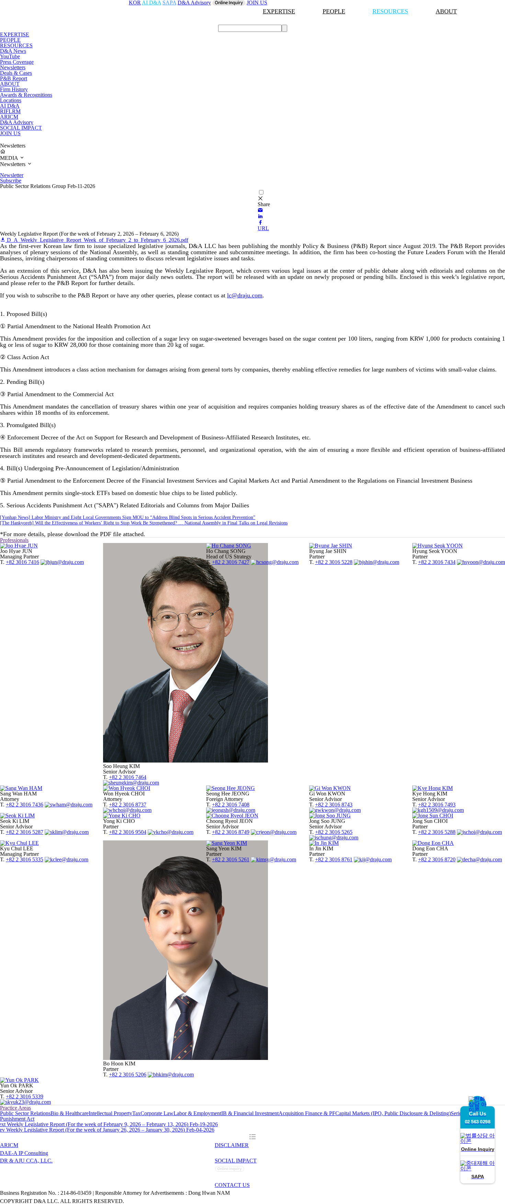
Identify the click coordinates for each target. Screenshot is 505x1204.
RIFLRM (10, 111)
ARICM (9, 117)
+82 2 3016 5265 (333, 832)
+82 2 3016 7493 (437, 804)
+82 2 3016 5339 (24, 1096)
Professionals (14, 540)
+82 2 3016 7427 (230, 562)
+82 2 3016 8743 (333, 804)
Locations (10, 100)
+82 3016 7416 (22, 562)
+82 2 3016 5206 (127, 1074)
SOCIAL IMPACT (21, 128)
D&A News (13, 51)
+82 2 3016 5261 (230, 859)
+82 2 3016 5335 (24, 859)
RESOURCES (390, 11)
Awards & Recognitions (26, 95)
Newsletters (12, 67)
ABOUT (446, 11)
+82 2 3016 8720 (437, 859)
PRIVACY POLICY (239, 1153)
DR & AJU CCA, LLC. (26, 1161)
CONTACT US (232, 1185)
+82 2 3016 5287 (24, 832)
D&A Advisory (16, 122)
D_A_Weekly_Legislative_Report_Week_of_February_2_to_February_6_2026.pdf (96, 240)
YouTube (10, 56)
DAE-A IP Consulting (24, 1153)
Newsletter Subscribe (11, 178)
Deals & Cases (16, 73)
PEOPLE (334, 11)
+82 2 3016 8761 (333, 859)
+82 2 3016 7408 (230, 804)
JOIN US (10, 133)
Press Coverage (17, 62)
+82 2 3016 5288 (437, 832)
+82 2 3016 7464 (127, 777)
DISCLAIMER (232, 1145)
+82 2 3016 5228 (333, 562)
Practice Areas (15, 1108)
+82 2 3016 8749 (230, 832)
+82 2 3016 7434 (437, 562)
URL (263, 228)
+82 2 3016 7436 (24, 804)
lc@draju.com (244, 295)
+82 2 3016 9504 (127, 832)
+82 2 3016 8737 (127, 804)
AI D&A (10, 106)
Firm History (14, 89)
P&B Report (13, 78)
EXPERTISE (279, 11)
